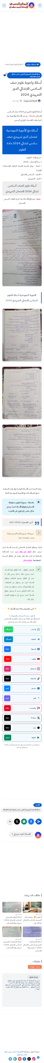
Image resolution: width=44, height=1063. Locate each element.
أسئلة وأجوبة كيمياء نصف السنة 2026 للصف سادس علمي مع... (13, 64)
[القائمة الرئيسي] (40, 5)
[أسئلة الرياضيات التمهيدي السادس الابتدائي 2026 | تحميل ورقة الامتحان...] (11, 932)
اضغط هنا (37, 560)
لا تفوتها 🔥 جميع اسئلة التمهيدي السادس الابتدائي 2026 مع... (32, 920)
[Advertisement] (22, 37)
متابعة (7, 649)
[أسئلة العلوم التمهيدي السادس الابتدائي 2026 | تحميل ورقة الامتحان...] (11, 907)
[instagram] (34, 1059)
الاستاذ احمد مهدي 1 (30, 101)
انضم (7, 688)
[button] (31, 821)
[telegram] (10, 1059)
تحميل (8, 737)
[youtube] (19, 1059)
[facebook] (24, 1059)
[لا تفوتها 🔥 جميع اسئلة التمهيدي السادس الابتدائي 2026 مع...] (32, 907)
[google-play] (15, 1059)
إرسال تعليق (33, 977)
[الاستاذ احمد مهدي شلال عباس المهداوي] (22, 5)
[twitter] (29, 1059)
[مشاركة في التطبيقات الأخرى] (10, 821)
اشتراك (8, 659)
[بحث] (4, 5)
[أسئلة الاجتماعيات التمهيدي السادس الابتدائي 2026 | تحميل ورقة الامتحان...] (32, 932)
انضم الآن (8, 629)
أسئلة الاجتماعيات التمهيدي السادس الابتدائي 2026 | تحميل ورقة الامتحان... (32, 946)
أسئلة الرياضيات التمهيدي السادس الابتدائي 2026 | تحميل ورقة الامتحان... (12, 944)
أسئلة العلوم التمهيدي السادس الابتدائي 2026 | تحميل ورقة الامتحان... (12, 920)
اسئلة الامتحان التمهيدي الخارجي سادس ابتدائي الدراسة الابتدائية (25, 75)
